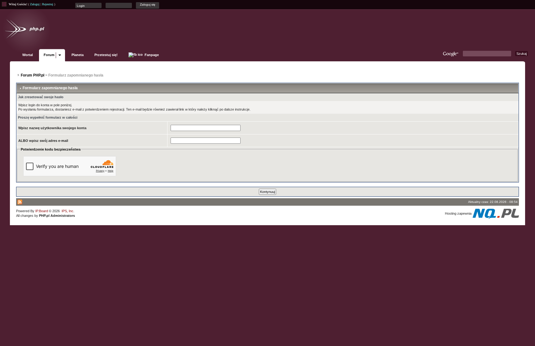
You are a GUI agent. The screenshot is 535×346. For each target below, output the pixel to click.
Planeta (78, 55)
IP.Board (41, 211)
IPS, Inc (67, 211)
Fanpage (151, 55)
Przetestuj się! (106, 55)
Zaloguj (35, 4)
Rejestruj (47, 4)
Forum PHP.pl (32, 75)
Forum (49, 55)
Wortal (27, 55)
